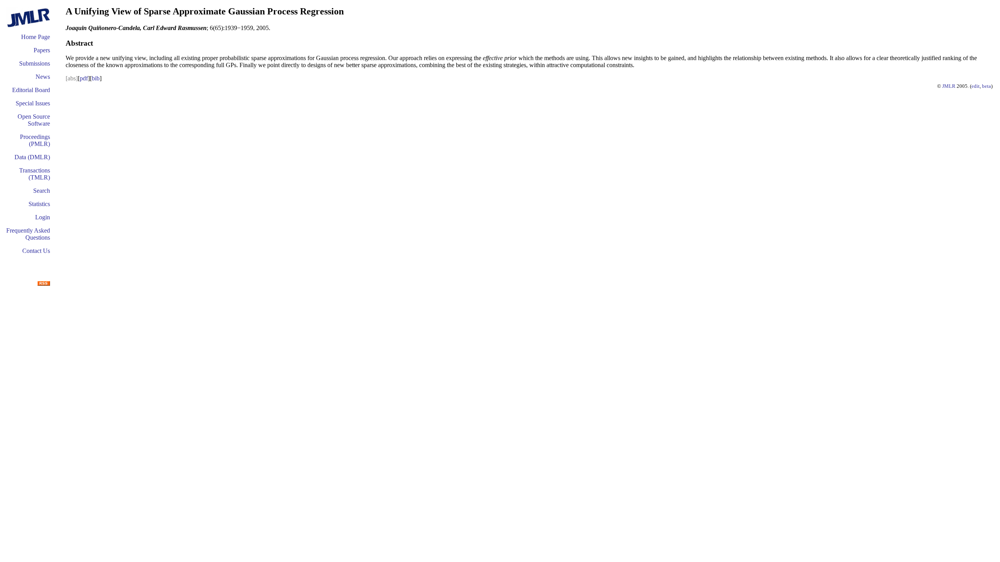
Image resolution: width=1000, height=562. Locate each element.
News (43, 76)
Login (42, 217)
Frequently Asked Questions (28, 234)
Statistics (39, 204)
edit (975, 86)
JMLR (948, 86)
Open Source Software (34, 120)
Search (41, 190)
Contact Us (36, 250)
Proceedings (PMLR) (35, 140)
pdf (84, 78)
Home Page (35, 37)
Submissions (34, 63)
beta (986, 86)
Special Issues (33, 103)
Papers (42, 50)
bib (96, 78)
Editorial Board (31, 90)
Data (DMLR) (32, 157)
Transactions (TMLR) (34, 174)
